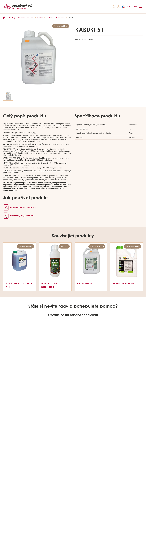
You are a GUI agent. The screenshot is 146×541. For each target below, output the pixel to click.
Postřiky (40, 18)
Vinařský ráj (4, 18)
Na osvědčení (60, 18)
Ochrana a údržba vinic (26, 18)
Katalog (12, 18)
